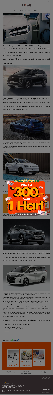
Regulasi (18, 377)
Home (3, 377)
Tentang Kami (8, 377)
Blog (14, 377)
